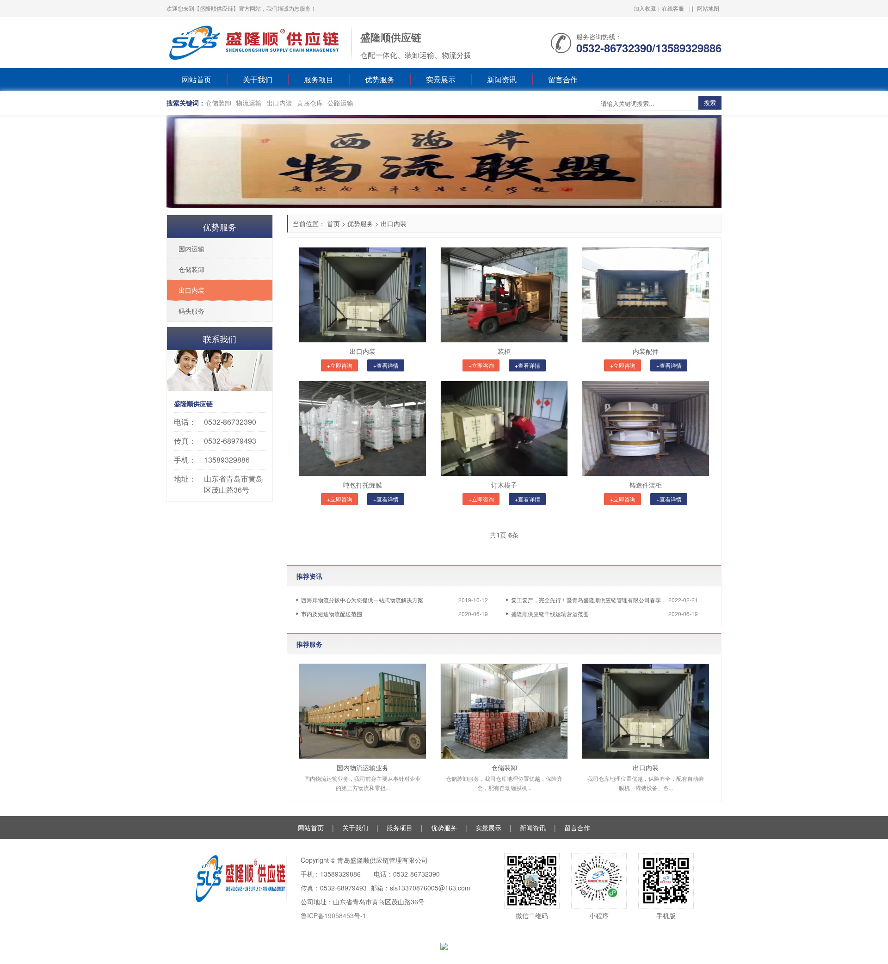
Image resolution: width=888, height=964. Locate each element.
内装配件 (646, 351)
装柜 (504, 351)
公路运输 (340, 102)
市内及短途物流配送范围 (331, 614)
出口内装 (279, 102)
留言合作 (563, 79)
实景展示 (441, 79)
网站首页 (196, 79)
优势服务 (380, 79)
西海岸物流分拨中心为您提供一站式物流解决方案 (362, 600)
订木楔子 (504, 484)
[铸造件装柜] (645, 428)
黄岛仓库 (310, 102)
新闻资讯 (502, 79)
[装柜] (504, 295)
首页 (333, 223)
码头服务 (191, 310)
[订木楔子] (504, 428)
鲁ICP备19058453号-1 (333, 915)
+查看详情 (386, 365)
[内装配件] (645, 295)
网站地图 (708, 8)
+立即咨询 (339, 365)
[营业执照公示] (444, 945)
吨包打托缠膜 (362, 484)
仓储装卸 (218, 102)
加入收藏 (645, 8)
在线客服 (673, 8)
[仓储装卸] (504, 711)
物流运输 (249, 102)
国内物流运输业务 (362, 767)
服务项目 (318, 79)
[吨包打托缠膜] (362, 428)
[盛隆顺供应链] (254, 41)
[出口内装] (362, 295)
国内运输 (191, 248)
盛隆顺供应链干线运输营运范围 (550, 614)
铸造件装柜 (645, 484)
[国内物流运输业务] (362, 711)
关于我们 (257, 79)
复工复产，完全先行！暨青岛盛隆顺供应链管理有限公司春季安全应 (589, 600)
